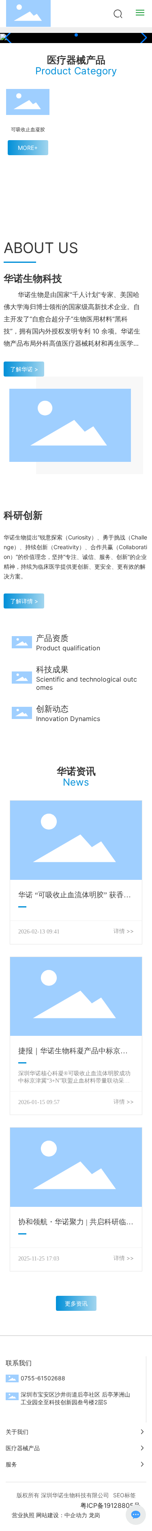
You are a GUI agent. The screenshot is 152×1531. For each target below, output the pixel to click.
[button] (76, 35)
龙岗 (94, 1515)
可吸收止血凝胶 (28, 129)
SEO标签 (124, 1495)
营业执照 (23, 1515)
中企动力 (75, 1515)
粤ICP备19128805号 (110, 1505)
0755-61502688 (43, 1378)
